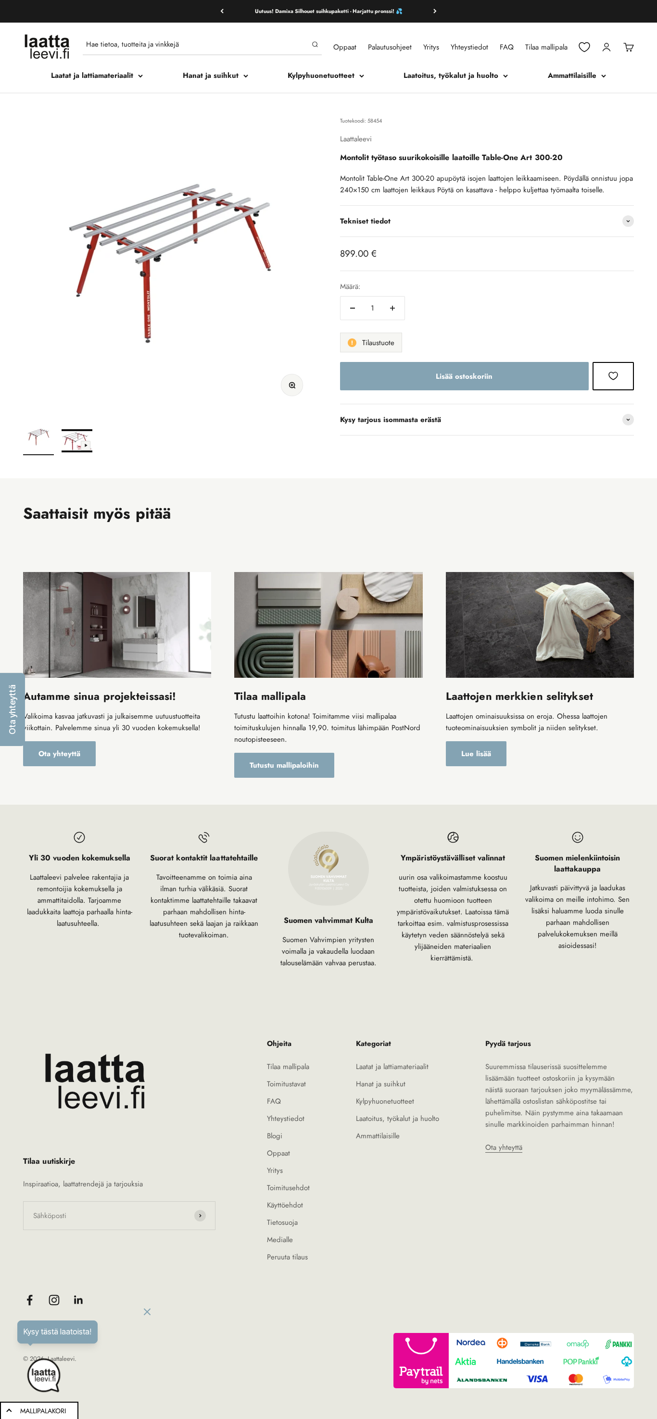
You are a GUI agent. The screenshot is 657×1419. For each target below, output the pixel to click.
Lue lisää (476, 753)
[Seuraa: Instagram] (54, 1300)
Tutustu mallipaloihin (284, 765)
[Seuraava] (435, 11)
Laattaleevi (356, 138)
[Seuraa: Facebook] (29, 1300)
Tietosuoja (282, 1222)
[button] (12, 709)
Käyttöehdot (285, 1205)
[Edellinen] (222, 11)
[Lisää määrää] (392, 308)
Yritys (431, 47)
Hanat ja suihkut (211, 75)
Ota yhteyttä (59, 753)
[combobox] (197, 44)
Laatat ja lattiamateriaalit (92, 75)
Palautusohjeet (390, 47)
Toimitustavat (286, 1084)
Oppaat (344, 47)
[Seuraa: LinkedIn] (78, 1300)
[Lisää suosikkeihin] (613, 376)
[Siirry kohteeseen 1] (38, 438)
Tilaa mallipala (546, 47)
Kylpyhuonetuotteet (321, 75)
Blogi (274, 1136)
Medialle (280, 1239)
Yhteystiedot (469, 47)
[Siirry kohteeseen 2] (77, 442)
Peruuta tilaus (287, 1257)
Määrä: (350, 286)
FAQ (507, 47)
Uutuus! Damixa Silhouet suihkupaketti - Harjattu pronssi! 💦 (329, 11)
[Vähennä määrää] (353, 308)
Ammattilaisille (572, 75)
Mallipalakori (43, 1411)
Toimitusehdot (288, 1187)
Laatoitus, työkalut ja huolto (451, 75)
